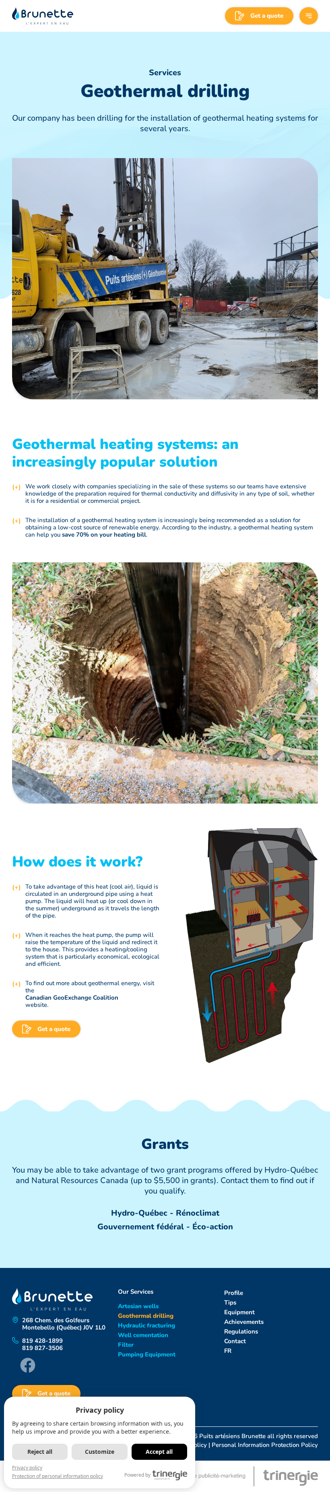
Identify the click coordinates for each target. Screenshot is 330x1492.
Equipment (239, 1312)
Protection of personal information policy (57, 1476)
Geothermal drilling (145, 1316)
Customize (99, 1451)
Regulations (241, 1331)
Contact (235, 1341)
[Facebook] (27, 1365)
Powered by (137, 1474)
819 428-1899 (42, 1340)
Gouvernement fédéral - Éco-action (165, 1226)
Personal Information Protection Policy (265, 1445)
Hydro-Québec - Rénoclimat (165, 1213)
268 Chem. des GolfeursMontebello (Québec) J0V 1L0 (63, 1324)
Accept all (159, 1451)
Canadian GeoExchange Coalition (71, 997)
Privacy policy (27, 1467)
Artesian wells (138, 1306)
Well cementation (143, 1335)
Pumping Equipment (146, 1354)
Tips (230, 1303)
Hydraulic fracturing (146, 1325)
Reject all (39, 1451)
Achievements (244, 1322)
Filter (126, 1345)
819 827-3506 (42, 1348)
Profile (233, 1293)
